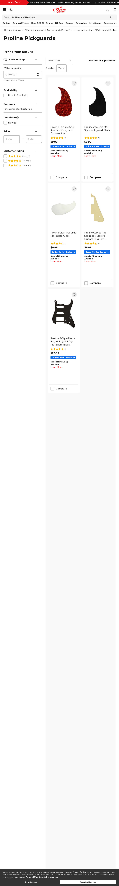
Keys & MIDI (37, 23)
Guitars (6, 23)
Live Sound (95, 23)
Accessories (110, 23)
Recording (81, 23)
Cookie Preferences (48, 877)
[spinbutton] (11, 139)
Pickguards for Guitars (17, 109)
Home (7, 30)
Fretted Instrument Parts (81, 30)
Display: (50, 68)
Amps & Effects (21, 23)
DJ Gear (59, 23)
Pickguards (102, 30)
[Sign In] (107, 9)
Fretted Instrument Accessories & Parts (46, 30)
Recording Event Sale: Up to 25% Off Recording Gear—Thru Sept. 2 (61, 2)
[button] (36, 59)
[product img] (63, 102)
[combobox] (59, 60)
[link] (64, 130)
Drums (49, 23)
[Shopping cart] (114, 9)
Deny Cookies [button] (31, 882)
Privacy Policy (79, 872)
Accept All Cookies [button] (88, 882)
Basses (69, 23)
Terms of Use (32, 877)
